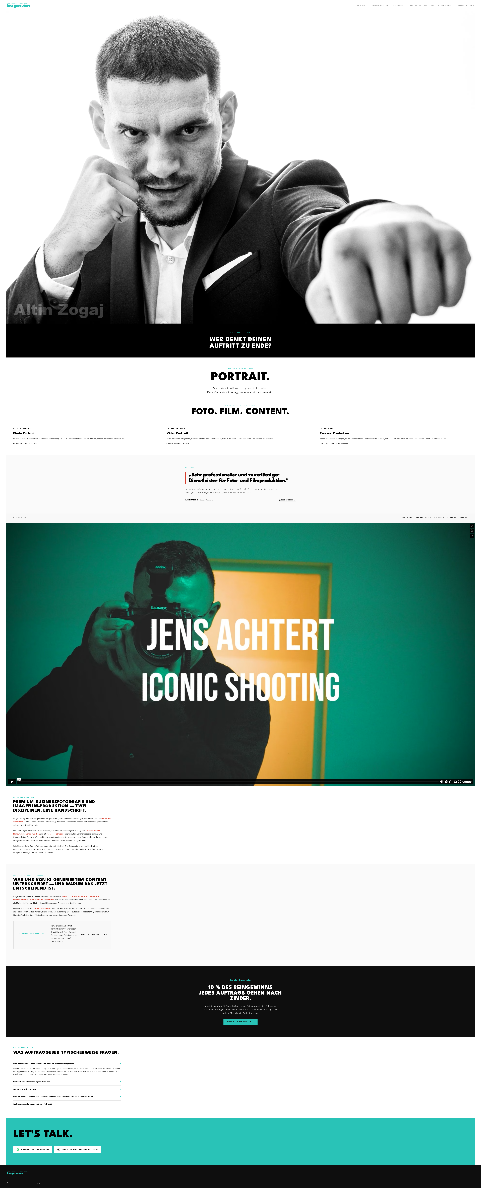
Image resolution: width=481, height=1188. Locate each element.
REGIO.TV (452, 518)
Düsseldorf (74, 849)
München (41, 849)
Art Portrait (429, 5)
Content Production (380, 5)
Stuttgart (32, 849)
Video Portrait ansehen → (179, 443)
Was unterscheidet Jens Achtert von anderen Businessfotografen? (43, 1063)
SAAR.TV (464, 518)
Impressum (455, 1172)
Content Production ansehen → (335, 443)
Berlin (66, 849)
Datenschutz (468, 1172)
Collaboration (460, 5)
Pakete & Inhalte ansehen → (94, 934)
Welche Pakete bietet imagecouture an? (31, 1082)
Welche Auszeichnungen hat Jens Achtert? (32, 1104)
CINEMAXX (439, 518)
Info (472, 5)
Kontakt (444, 1172)
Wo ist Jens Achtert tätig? (25, 1089)
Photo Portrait (399, 5)
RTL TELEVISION (423, 518)
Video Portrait (415, 5)
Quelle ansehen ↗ (287, 500)
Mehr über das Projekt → (240, 1021)
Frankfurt (50, 849)
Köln (85, 849)
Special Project (444, 5)
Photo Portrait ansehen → (26, 443)
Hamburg (59, 849)
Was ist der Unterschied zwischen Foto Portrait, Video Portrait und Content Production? (53, 1097)
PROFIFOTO (407, 518)
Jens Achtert (362, 5)
